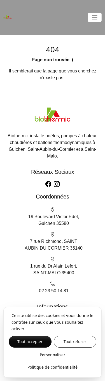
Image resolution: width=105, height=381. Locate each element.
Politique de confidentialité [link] (52, 367)
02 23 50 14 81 (54, 290)
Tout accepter (30, 341)
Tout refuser (75, 341)
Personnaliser (52, 354)
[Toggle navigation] (95, 17)
